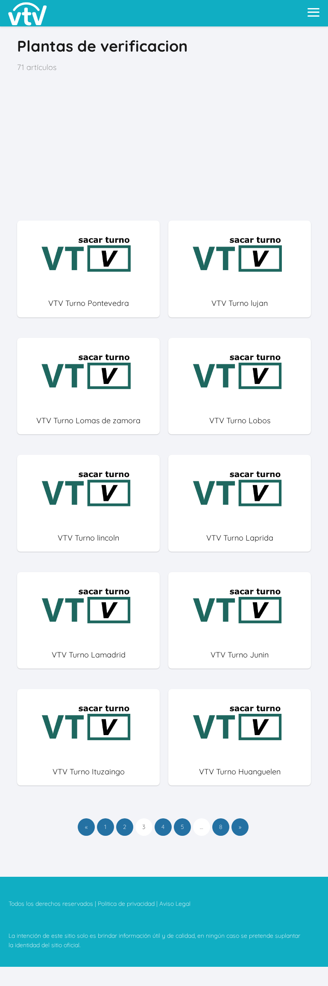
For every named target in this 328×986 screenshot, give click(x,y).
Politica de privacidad (126, 903)
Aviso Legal (174, 903)
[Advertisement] (164, 147)
